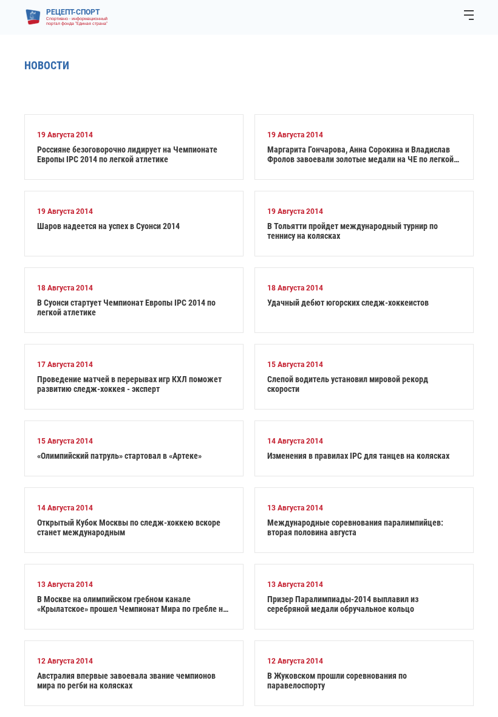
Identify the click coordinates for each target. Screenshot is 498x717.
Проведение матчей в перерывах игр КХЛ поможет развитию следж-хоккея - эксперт (129, 384)
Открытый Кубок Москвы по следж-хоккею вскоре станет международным (128, 527)
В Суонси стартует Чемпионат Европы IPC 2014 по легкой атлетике (126, 307)
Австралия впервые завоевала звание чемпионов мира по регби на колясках (126, 680)
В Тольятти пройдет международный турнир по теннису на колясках (352, 231)
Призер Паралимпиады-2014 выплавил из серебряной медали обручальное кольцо (342, 604)
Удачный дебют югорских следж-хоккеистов (348, 302)
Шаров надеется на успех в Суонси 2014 (108, 226)
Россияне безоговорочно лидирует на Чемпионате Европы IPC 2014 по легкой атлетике (127, 154)
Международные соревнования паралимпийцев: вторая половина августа (355, 527)
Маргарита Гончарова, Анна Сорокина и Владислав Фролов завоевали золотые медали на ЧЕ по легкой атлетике (360, 154)
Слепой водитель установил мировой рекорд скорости (347, 384)
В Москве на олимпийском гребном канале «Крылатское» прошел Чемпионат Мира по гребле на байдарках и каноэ (132, 604)
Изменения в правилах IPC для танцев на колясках (358, 456)
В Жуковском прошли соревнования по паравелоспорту (337, 680)
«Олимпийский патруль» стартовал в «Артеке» (119, 456)
